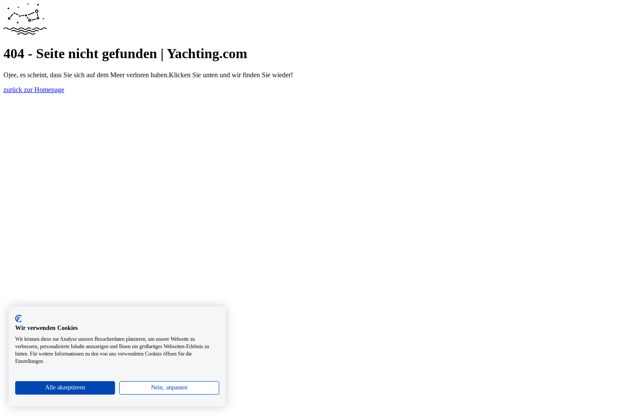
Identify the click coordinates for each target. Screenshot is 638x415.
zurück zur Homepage (33, 89)
